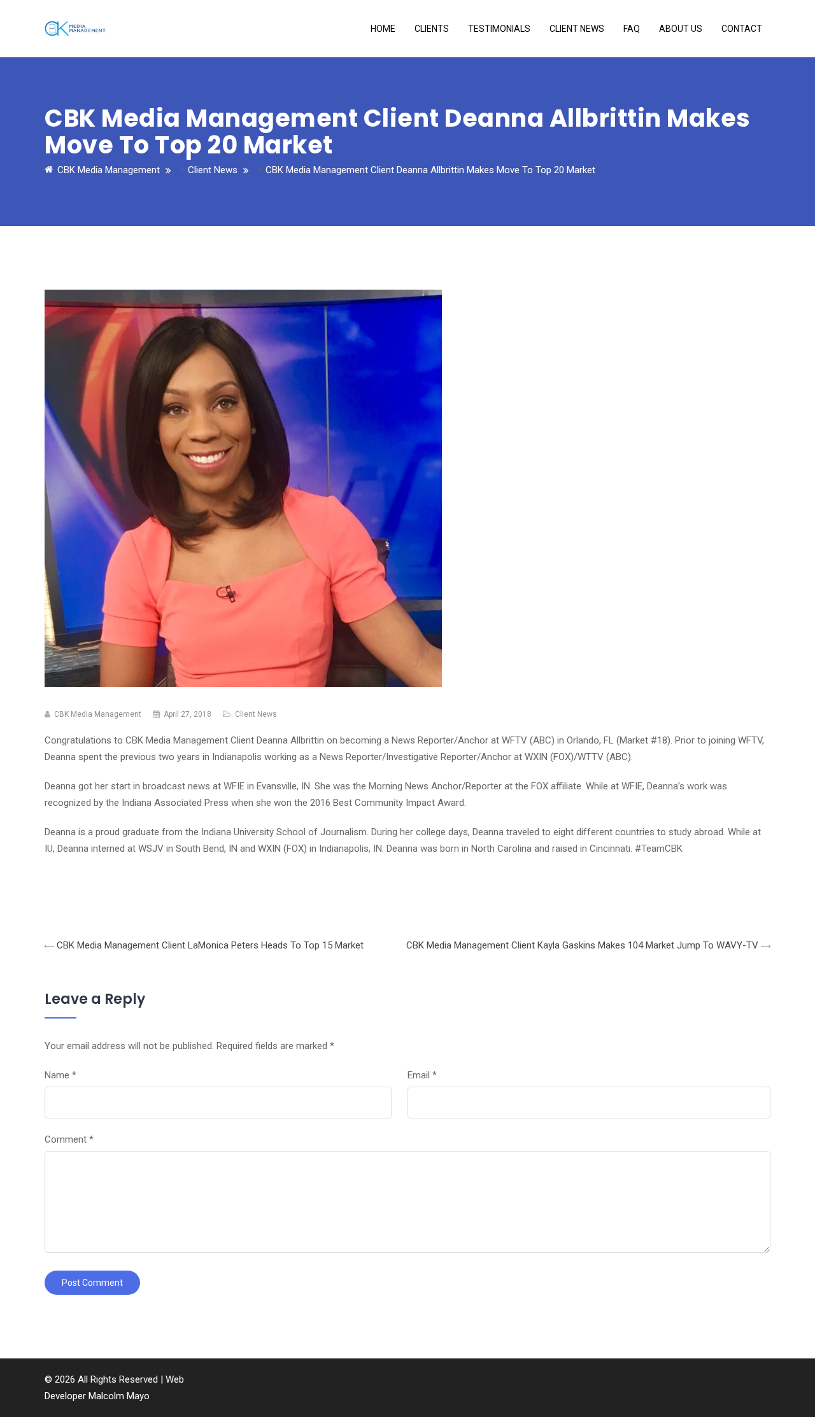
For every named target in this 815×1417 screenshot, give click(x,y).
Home (383, 29)
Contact (741, 29)
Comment (69, 1139)
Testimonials (499, 29)
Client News (576, 29)
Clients (432, 29)
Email (422, 1075)
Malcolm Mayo (119, 1396)
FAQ (631, 29)
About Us (680, 29)
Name (60, 1075)
